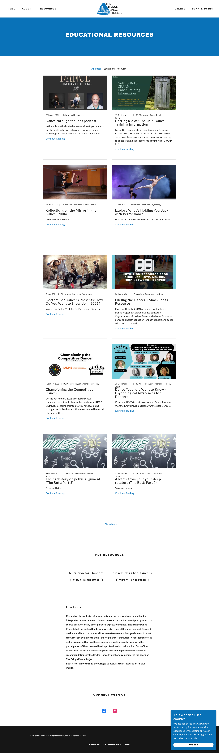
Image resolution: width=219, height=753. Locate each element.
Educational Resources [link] (116, 68)
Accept (193, 745)
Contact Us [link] (97, 744)
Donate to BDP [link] (203, 9)
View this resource (86, 580)
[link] (109, 8)
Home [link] (11, 9)
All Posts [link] (96, 68)
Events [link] (180, 9)
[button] (26, 8)
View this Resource (132, 580)
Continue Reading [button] (55, 138)
